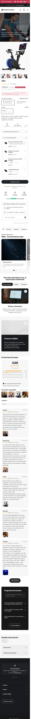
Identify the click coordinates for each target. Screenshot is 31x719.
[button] (27, 38)
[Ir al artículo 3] (14, 76)
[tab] (7, 284)
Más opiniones (15, 580)
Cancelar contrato (8, 701)
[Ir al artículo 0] (3, 76)
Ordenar (4, 400)
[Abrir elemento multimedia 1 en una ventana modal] (27, 44)
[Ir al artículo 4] (20, 76)
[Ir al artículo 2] (9, 76)
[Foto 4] (25, 395)
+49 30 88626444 (20, 5)
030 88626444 (17, 672)
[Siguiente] (27, 5)
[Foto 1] (4, 395)
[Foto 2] (11, 395)
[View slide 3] (17, 677)
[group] (13, 254)
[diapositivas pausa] (24, 241)
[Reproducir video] (14, 327)
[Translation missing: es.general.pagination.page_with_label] (14, 270)
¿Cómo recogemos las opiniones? (11, 385)
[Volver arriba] (3, 229)
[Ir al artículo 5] (25, 76)
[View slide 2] (15, 677)
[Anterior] (2, 5)
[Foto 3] (18, 395)
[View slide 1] (13, 677)
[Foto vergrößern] (5, 433)
